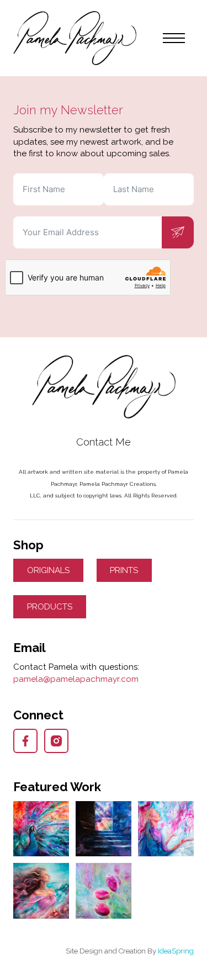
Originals (48, 570)
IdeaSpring (176, 951)
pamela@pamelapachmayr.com (76, 679)
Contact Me (103, 442)
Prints (124, 570)
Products (49, 607)
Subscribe (178, 232)
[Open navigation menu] (173, 38)
